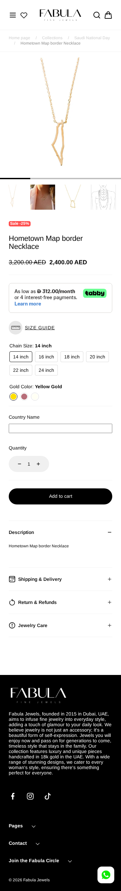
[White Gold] (35, 397)
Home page (19, 38)
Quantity (18, 448)
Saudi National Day (92, 38)
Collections (52, 38)
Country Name (24, 417)
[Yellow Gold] (13, 397)
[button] (13, 15)
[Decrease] (15, 464)
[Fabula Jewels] (60, 15)
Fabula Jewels (36, 880)
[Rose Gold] (24, 397)
